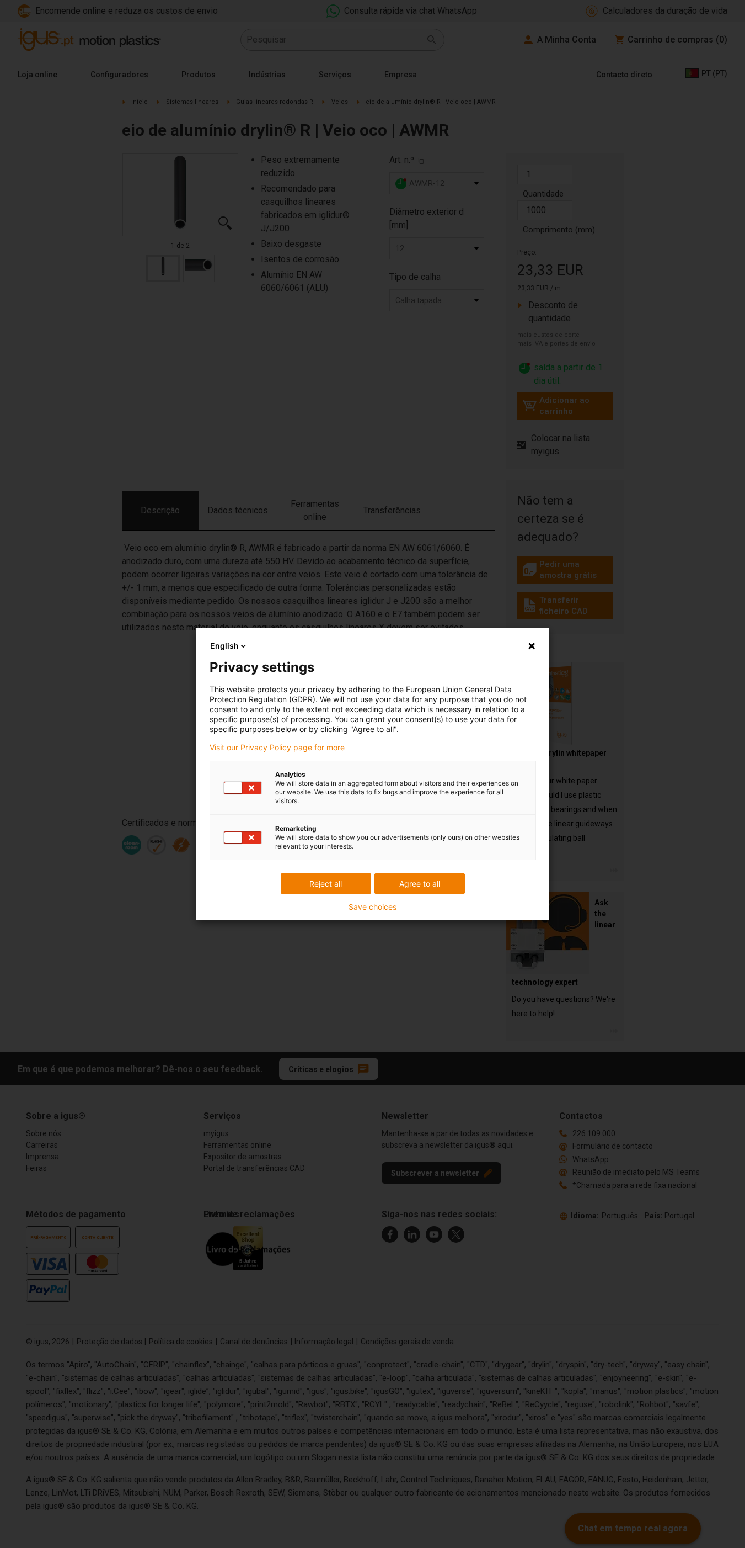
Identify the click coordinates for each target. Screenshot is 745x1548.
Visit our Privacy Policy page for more (277, 747)
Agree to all (419, 883)
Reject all (325, 883)
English (224, 645)
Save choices (372, 907)
